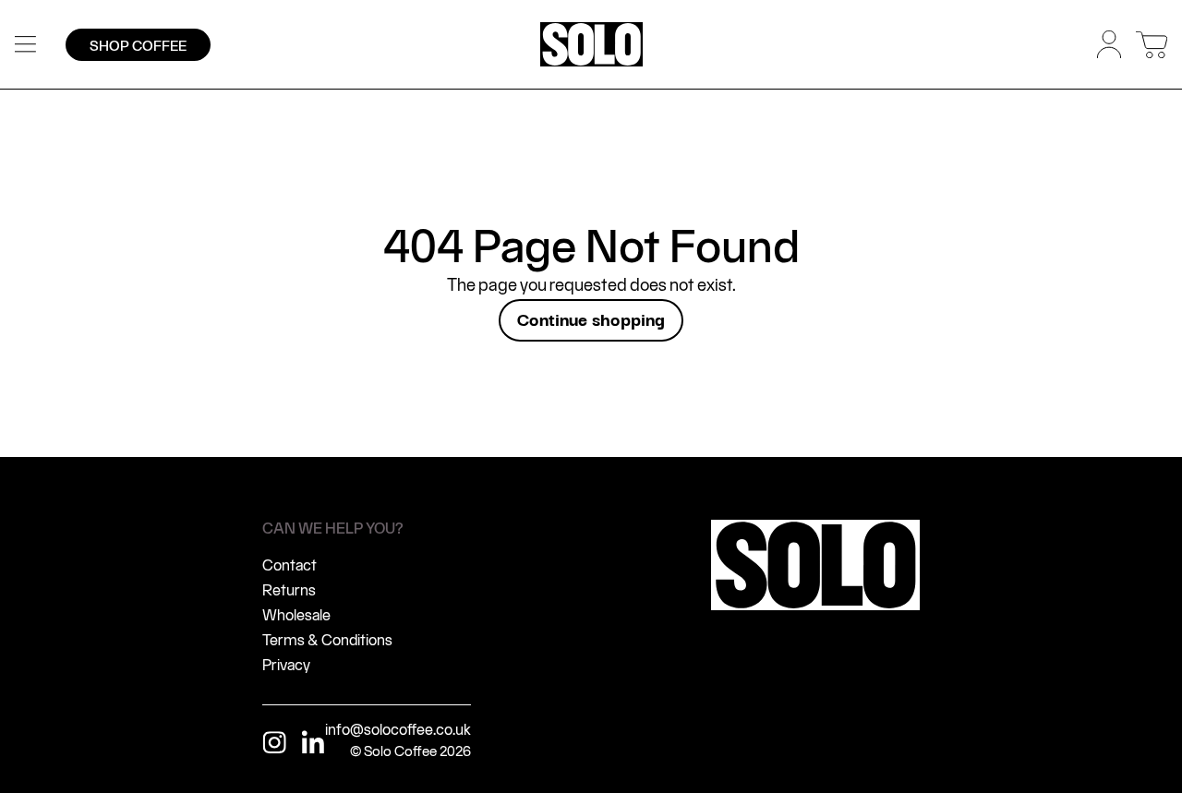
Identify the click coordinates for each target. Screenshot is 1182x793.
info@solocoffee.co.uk (398, 730)
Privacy (286, 666)
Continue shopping (591, 318)
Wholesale (296, 616)
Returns (289, 591)
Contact (289, 566)
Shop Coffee (138, 46)
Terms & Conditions (327, 641)
